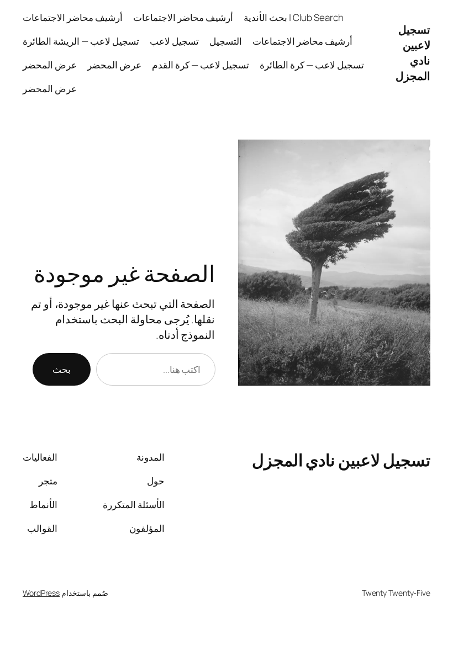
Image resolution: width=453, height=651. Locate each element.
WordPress (41, 593)
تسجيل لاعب (174, 41)
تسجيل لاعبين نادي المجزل (413, 52)
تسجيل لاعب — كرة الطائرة (312, 64)
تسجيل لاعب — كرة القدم (200, 64)
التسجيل (225, 41)
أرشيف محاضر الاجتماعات (183, 17)
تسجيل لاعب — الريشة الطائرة (81, 41)
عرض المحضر (114, 64)
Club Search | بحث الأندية (294, 17)
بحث (61, 369)
